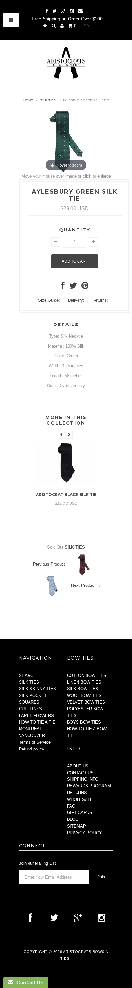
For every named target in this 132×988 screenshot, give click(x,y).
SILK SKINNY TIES (37, 688)
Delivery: (76, 300)
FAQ (71, 806)
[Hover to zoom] (66, 141)
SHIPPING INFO (82, 779)
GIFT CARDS (79, 812)
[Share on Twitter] (73, 287)
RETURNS (77, 792)
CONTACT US (80, 772)
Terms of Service (35, 742)
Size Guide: (49, 300)
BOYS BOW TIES (84, 722)
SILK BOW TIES (82, 688)
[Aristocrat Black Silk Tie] (66, 482)
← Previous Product (46, 564)
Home (28, 100)
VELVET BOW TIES (86, 702)
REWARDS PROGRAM (89, 786)
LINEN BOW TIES (84, 682)
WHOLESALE (80, 799)
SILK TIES (48, 100)
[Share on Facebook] (63, 287)
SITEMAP (76, 826)
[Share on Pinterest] (84, 287)
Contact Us (28, 982)
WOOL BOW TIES (84, 695)
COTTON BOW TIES (86, 675)
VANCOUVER (32, 735)
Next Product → (86, 585)
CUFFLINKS (30, 708)
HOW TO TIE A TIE (37, 722)
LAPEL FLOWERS (36, 715)
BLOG (72, 819)
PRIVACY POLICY (84, 832)
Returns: (100, 300)
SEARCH (27, 675)
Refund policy (31, 749)
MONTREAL (30, 728)
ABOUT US (77, 766)
